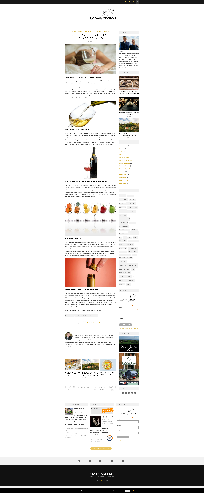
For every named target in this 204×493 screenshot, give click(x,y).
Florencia (134, 229)
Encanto (123, 223)
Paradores (132, 252)
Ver (87, 1)
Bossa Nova (122, 207)
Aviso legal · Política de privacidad (90, 488)
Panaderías (122, 252)
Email (128, 307)
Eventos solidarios (124, 229)
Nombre (121, 313)
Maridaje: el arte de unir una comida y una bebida (72, 373)
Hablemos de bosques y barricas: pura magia (129, 113)
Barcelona (132, 199)
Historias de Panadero (124, 166)
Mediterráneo (133, 241)
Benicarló (122, 203)
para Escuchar (122, 177)
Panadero (132, 248)
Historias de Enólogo (124, 157)
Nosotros (112, 1)
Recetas (122, 261)
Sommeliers (93, 315)
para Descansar (122, 174)
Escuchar (93, 1)
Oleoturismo (122, 248)
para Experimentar (123, 180)
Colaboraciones (77, 31)
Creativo (122, 215)
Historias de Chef (123, 154)
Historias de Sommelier (91, 31)
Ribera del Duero (124, 269)
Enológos (132, 223)
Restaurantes (128, 265)
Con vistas (131, 211)
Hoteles (133, 233)
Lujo (135, 237)
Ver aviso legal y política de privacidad (129, 328)
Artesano (123, 199)
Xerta (131, 280)
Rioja (133, 269)
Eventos (121, 152)
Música (122, 244)
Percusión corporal (124, 254)
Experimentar (102, 1)
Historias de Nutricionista (125, 160)
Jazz (120, 237)
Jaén (125, 237)
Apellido (121, 318)
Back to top (134, 488)
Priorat (134, 254)
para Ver (121, 186)
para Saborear (104, 31)
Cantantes (132, 207)
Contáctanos (121, 1)
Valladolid (123, 280)
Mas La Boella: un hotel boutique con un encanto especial (90, 373)
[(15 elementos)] (133, 276)
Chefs (122, 211)
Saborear (73, 1)
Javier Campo (80, 333)
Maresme (123, 241)
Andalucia (130, 196)
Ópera (128, 284)
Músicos (130, 244)
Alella (122, 195)
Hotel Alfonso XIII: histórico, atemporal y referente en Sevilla (129, 92)
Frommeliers (69, 315)
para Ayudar (122, 172)
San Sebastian (124, 273)
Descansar (81, 1)
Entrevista (123, 226)
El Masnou (124, 219)
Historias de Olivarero (124, 163)
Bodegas (131, 203)
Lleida (129, 237)
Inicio (66, 1)
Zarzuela (121, 284)
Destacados (121, 149)
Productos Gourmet (81, 315)
